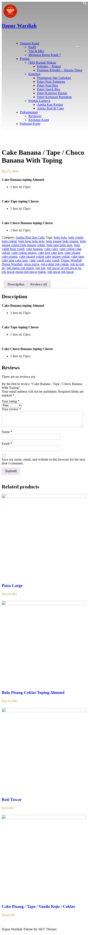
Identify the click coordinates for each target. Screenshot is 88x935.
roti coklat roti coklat (55, 264)
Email (7, 443)
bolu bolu (60, 237)
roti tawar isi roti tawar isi (64, 268)
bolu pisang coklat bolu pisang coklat (44, 243)
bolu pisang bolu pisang (62, 241)
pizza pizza (31, 264)
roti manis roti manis (20, 268)
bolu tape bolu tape (59, 245)
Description (16, 284)
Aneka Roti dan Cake (30, 237)
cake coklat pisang (24, 252)
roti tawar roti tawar (60, 272)
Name (7, 432)
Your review (11, 409)
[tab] (16, 284)
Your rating (10, 401)
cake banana (34, 249)
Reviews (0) (38, 284)
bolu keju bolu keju (31, 241)
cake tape (77, 256)
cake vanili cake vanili (44, 260)
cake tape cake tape (15, 260)
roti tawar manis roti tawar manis (24, 272)
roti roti (40, 268)
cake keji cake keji (50, 252)
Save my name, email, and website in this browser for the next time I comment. (43, 461)
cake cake (51, 249)
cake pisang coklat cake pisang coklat (44, 256)
